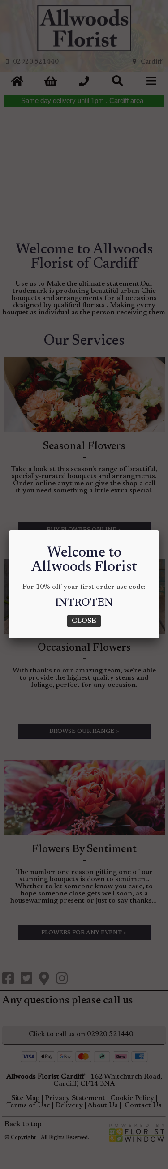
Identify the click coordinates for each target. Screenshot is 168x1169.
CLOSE (84, 621)
